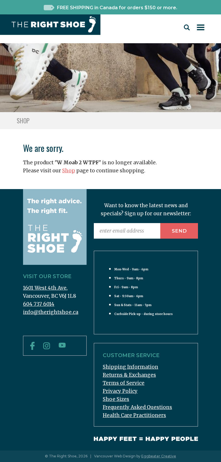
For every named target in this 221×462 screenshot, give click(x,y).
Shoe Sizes (116, 399)
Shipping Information (130, 367)
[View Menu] (201, 28)
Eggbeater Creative (158, 456)
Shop (68, 170)
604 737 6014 (38, 304)
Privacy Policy (120, 391)
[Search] (187, 29)
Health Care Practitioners (134, 415)
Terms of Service (123, 383)
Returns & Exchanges (129, 375)
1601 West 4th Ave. (45, 288)
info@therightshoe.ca (50, 312)
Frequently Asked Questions (137, 407)
